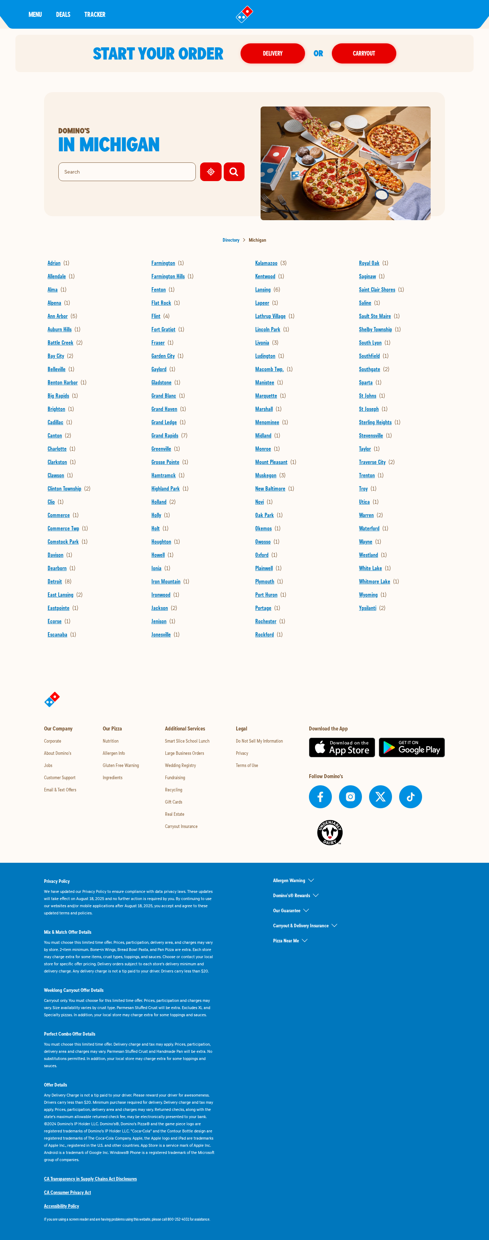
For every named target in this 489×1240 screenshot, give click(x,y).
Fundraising (175, 777)
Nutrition (110, 741)
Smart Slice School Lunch (187, 741)
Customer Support (60, 777)
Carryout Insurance (181, 826)
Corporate (52, 741)
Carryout (364, 53)
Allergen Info (114, 753)
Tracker (95, 14)
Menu (35, 14)
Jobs (48, 765)
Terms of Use (247, 765)
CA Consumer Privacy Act (67, 1192)
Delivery (272, 53)
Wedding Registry (180, 765)
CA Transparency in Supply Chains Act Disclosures (90, 1178)
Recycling (173, 789)
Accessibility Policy (61, 1206)
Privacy (242, 753)
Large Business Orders (184, 753)
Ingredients (112, 777)
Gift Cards (173, 802)
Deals (63, 14)
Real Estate (174, 814)
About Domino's (57, 753)
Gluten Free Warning (121, 765)
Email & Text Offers (60, 789)
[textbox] (130, 1219)
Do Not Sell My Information (259, 741)
